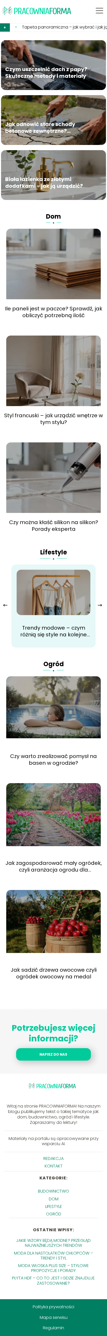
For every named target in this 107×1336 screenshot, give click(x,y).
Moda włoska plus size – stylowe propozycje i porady (53, 1268)
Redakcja (53, 1158)
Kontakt (54, 1166)
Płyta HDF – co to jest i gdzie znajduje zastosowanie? (53, 1280)
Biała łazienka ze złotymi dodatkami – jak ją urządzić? (44, 182)
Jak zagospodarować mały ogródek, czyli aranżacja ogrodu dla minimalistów (53, 866)
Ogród (53, 664)
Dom (53, 216)
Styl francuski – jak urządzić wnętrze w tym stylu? (53, 419)
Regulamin (53, 1328)
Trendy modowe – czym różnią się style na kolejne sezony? (53, 631)
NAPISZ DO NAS (53, 1054)
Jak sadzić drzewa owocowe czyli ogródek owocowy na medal (54, 973)
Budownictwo (53, 1191)
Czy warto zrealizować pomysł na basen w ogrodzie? (53, 759)
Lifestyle (53, 552)
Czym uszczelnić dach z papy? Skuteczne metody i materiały (46, 72)
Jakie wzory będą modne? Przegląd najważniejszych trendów (53, 1242)
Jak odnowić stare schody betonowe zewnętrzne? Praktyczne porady (40, 127)
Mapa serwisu (54, 1317)
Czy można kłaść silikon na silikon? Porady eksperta (53, 525)
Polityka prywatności (53, 1307)
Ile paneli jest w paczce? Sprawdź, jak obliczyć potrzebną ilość (53, 312)
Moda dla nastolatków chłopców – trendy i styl (53, 1255)
